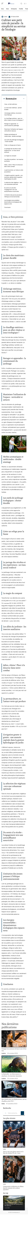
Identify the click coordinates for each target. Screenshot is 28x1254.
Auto (3, 1103)
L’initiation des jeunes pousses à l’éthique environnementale (13, 195)
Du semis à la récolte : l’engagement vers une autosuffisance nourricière (11, 189)
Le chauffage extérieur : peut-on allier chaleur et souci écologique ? (14, 119)
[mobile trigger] (3, 3)
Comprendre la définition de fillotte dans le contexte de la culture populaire (13, 1188)
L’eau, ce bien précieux (10, 104)
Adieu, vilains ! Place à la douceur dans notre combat (13, 165)
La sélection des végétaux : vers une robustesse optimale (13, 183)
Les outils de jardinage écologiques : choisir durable (14, 140)
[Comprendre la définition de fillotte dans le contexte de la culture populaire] (14, 1169)
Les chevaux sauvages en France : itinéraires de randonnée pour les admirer (14, 1204)
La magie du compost (10, 155)
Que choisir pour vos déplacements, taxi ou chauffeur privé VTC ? (14, 1100)
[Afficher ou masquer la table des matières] (20, 99)
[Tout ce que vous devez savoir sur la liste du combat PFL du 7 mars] (14, 1134)
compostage (6, 603)
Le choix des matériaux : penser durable (13, 108)
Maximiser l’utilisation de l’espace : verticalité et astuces (13, 130)
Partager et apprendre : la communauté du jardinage (11, 124)
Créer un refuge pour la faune (12, 145)
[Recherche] (21, 3)
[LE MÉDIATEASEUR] (11, 3)
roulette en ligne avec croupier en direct (12, 70)
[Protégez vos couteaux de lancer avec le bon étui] (14, 1038)
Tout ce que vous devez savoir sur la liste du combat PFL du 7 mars (13, 1152)
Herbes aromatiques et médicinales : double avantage (12, 135)
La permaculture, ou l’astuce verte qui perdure (13, 170)
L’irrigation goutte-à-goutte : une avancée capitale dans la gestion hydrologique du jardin (13, 177)
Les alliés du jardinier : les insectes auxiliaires (13, 160)
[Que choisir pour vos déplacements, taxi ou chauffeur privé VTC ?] (14, 1089)
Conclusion (7, 207)
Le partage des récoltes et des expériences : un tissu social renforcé (12, 150)
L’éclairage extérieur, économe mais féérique (12, 114)
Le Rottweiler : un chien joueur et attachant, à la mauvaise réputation (12, 1075)
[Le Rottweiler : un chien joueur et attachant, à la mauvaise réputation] (14, 1064)
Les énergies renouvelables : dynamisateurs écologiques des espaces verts (13, 202)
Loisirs (4, 1053)
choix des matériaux (6, 268)
